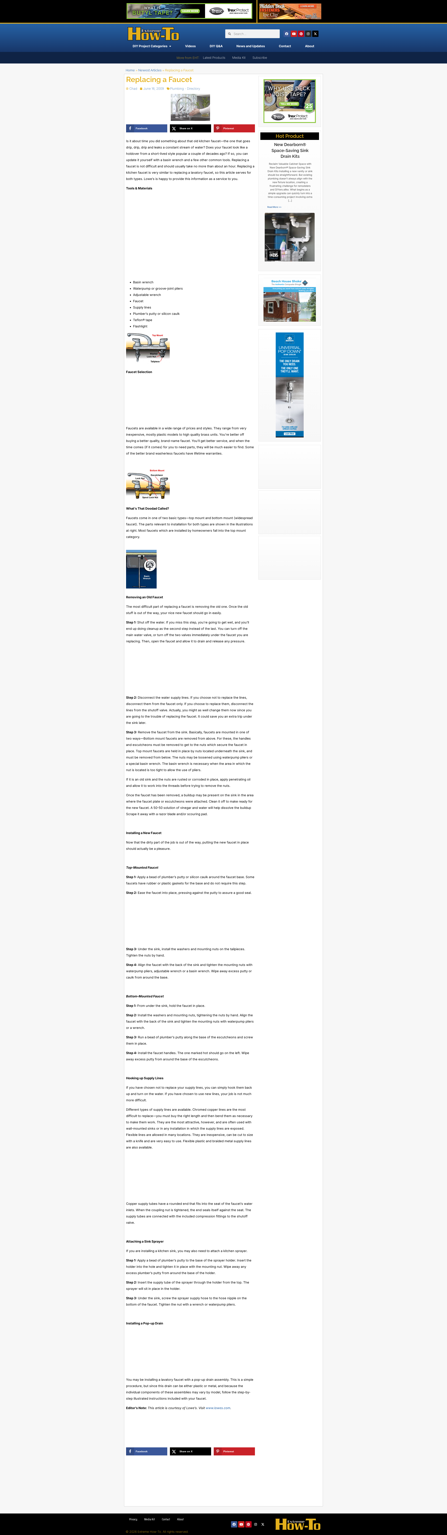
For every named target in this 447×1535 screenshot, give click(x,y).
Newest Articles (150, 70)
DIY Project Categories (150, 46)
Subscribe (259, 57)
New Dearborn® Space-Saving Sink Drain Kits (290, 150)
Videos (190, 46)
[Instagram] (308, 34)
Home (130, 70)
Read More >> (274, 207)
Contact (285, 46)
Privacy (133, 1519)
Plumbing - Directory (185, 88)
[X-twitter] (315, 34)
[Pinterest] (301, 34)
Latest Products (214, 57)
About (309, 46)
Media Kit (239, 57)
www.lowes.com (218, 1408)
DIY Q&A (216, 46)
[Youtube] (294, 34)
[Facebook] (287, 34)
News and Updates (250, 46)
